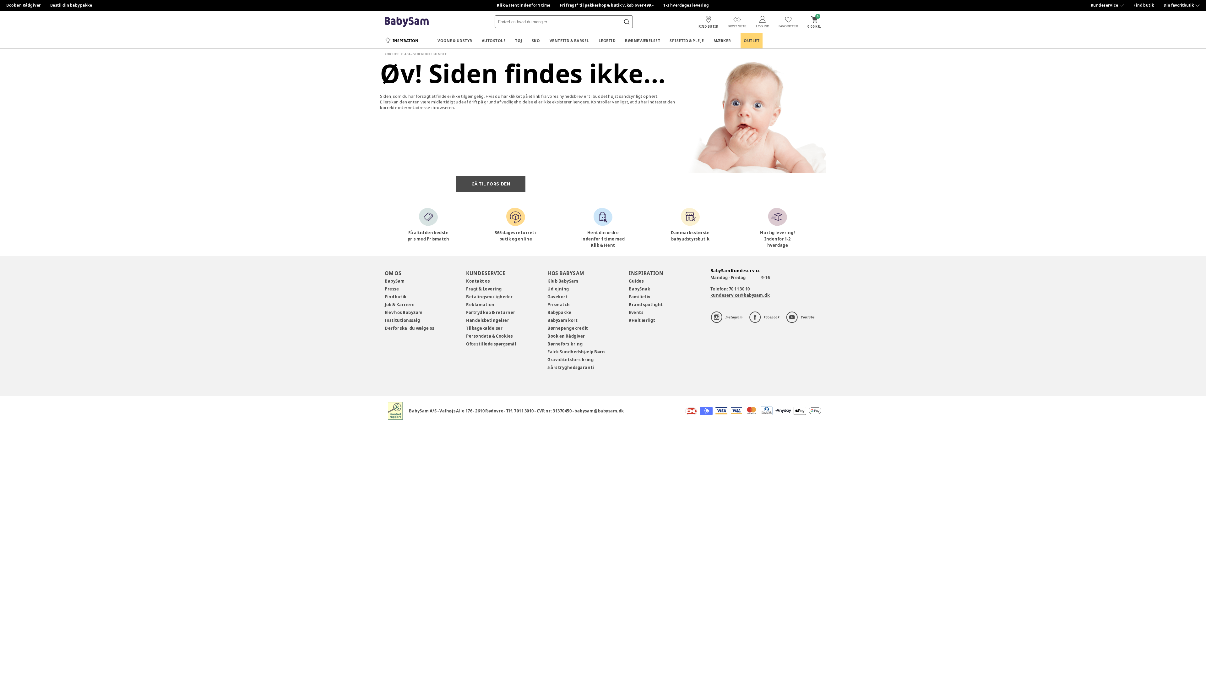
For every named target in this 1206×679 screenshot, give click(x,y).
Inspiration (405, 40)
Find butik (1143, 5)
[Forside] (407, 22)
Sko (536, 40)
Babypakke (559, 312)
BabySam (395, 281)
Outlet (751, 40)
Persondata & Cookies (489, 336)
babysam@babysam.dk (599, 411)
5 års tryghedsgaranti (570, 367)
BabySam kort (562, 320)
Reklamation (480, 304)
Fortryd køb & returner (490, 312)
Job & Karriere (400, 304)
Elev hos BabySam (404, 312)
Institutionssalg (402, 320)
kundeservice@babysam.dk (740, 295)
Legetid (607, 40)
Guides (636, 281)
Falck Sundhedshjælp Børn (576, 352)
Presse (392, 289)
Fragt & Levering (484, 289)
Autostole (494, 40)
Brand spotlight (646, 304)
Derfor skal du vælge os (409, 328)
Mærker (722, 40)
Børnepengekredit (567, 328)
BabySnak (639, 289)
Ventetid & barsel (569, 40)
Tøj (518, 40)
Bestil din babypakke (71, 5)
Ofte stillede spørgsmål (491, 344)
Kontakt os (478, 281)
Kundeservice (1104, 5)
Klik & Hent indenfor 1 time (524, 5)
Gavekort (557, 297)
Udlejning (558, 289)
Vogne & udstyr (454, 40)
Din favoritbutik (1179, 5)
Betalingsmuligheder (489, 297)
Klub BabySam (562, 281)
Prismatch (558, 304)
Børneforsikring (565, 344)
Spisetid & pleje (687, 40)
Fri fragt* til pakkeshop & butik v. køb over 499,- (607, 5)
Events (636, 312)
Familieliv (639, 297)
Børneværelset (642, 40)
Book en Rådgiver (23, 5)
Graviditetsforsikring (570, 359)
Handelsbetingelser (487, 320)
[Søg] (627, 22)
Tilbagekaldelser (484, 328)
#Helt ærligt (642, 320)
